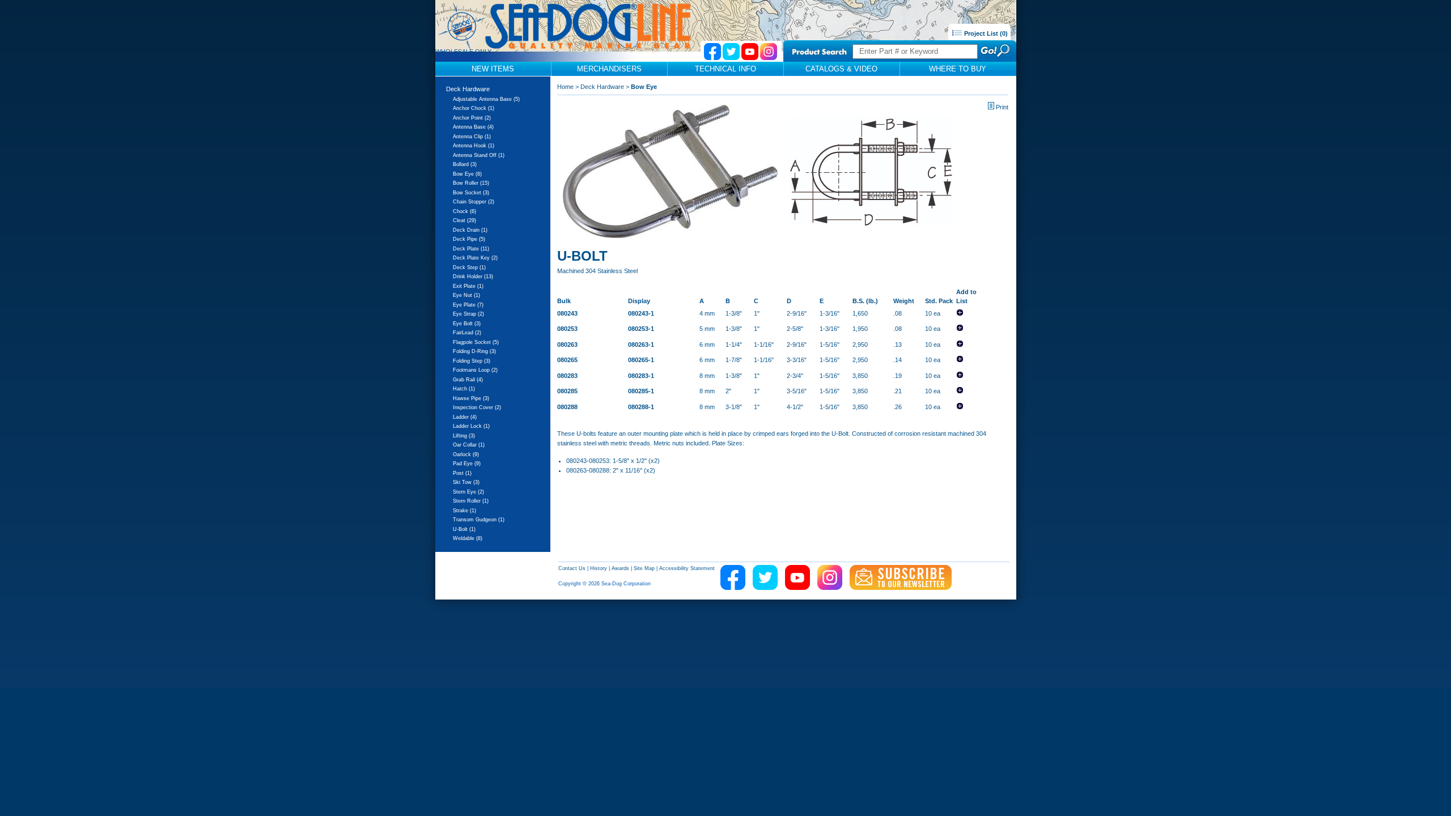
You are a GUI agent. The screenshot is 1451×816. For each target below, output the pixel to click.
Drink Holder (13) (473, 276)
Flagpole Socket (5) (476, 342)
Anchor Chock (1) (473, 108)
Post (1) (462, 473)
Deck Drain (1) (470, 230)
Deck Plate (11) (471, 249)
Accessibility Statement (687, 568)
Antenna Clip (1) (472, 136)
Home (565, 86)
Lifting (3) (464, 436)
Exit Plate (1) (468, 286)
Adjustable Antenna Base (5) (486, 99)
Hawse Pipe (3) (471, 398)
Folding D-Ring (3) (474, 351)
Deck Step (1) (469, 267)
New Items (493, 69)
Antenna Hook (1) (473, 145)
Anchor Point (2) (472, 118)
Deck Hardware (468, 89)
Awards (620, 568)
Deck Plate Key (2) (475, 258)
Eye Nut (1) (466, 295)
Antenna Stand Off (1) (478, 155)
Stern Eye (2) (468, 492)
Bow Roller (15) (471, 183)
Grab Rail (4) (468, 379)
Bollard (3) (465, 164)
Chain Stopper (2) (473, 202)
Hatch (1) (464, 389)
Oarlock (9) (466, 454)
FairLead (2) (467, 332)
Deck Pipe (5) (469, 239)
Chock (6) (464, 211)
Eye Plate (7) (468, 305)
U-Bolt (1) (464, 529)
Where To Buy (957, 69)
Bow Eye (644, 86)
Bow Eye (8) (467, 174)
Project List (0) (985, 33)
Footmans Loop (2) (475, 370)
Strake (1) (464, 510)
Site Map (644, 568)
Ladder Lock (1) (471, 426)
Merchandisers (609, 69)
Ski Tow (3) (466, 482)
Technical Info (725, 69)
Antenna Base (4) (473, 127)
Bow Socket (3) (471, 193)
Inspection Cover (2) (477, 407)
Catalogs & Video (841, 69)
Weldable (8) (467, 538)
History (598, 568)
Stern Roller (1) (471, 501)
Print (1002, 107)
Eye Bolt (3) (467, 323)
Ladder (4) (465, 417)
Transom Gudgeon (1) (478, 519)
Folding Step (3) (471, 361)
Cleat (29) (464, 220)
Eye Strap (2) (468, 314)
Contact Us (572, 568)
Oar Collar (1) (469, 445)
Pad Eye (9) (467, 463)
